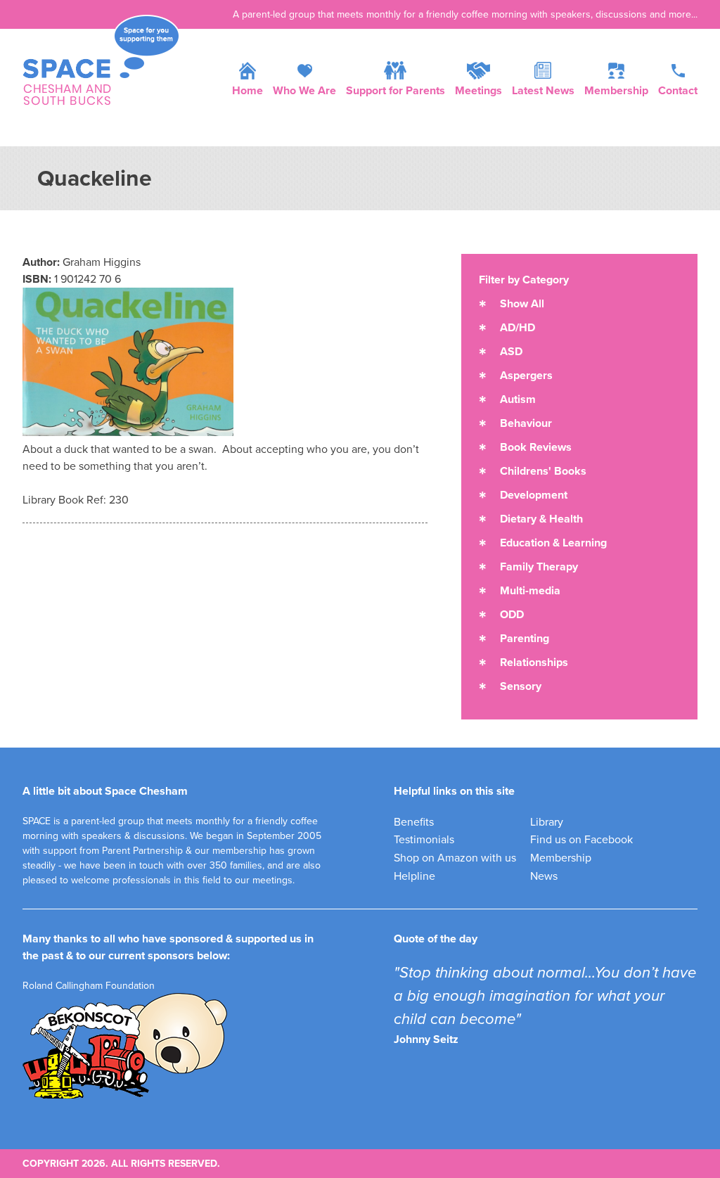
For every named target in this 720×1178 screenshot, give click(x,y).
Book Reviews (536, 447)
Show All (522, 304)
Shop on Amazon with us (455, 858)
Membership (616, 91)
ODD (512, 615)
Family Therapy (539, 567)
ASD (511, 352)
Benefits (414, 822)
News (544, 876)
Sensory (520, 686)
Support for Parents (395, 91)
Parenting (524, 639)
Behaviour (526, 423)
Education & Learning (553, 543)
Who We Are (304, 91)
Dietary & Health (541, 519)
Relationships (534, 662)
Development (533, 495)
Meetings (478, 91)
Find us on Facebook (581, 840)
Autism (518, 399)
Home (247, 91)
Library (546, 822)
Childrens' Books (543, 471)
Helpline (414, 876)
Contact (678, 91)
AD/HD (517, 328)
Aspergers (526, 376)
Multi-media (530, 591)
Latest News (543, 91)
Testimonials (424, 840)
